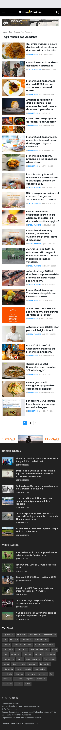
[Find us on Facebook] (2, 698)
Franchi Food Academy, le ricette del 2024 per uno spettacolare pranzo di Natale (40, 85)
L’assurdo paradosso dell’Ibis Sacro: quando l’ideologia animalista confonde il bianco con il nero (37, 516)
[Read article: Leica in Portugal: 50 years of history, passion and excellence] (7, 603)
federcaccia (49, 659)
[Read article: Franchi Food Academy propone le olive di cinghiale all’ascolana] (13, 162)
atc (5, 639)
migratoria (8, 669)
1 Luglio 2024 (46, 113)
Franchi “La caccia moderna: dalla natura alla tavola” (42, 64)
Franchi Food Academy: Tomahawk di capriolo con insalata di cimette (41, 293)
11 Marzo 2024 (22, 559)
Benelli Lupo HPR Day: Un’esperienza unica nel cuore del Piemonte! (34, 589)
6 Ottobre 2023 (22, 595)
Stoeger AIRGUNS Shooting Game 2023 (36, 577)
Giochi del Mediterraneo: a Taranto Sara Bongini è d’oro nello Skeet (37, 460)
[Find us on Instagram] (6, 698)
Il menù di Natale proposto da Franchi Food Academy (41, 120)
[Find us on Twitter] (10, 698)
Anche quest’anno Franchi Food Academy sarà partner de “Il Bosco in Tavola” (42, 312)
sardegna (31, 674)
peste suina (40, 669)
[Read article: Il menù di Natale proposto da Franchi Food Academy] (13, 125)
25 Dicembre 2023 (47, 126)
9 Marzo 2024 (22, 571)
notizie (28, 669)
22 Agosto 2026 (23, 508)
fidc (14, 664)
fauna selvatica (33, 659)
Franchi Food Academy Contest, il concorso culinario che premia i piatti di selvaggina (41, 235)
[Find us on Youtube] (13, 698)
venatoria (41, 679)
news (19, 669)
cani (6, 654)
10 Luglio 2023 (49, 225)
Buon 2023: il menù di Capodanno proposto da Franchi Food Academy (40, 349)
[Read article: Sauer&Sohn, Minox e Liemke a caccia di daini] (7, 568)
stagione (43, 674)
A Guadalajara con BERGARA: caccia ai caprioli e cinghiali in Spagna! (36, 614)
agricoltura (8, 635)
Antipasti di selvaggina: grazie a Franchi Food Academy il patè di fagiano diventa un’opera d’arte (41, 104)
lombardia (45, 664)
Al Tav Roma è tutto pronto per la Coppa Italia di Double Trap (37, 530)
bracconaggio (41, 639)
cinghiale (27, 654)
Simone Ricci (33, 54)
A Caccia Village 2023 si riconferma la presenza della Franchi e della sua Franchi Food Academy (42, 276)
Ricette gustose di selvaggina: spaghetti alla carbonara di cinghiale (40, 385)
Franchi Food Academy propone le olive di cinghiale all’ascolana (41, 159)
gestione (33, 664)
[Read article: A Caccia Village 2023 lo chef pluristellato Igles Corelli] (13, 334)
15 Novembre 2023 (24, 581)
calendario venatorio (39, 649)
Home (4, 32)
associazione (50, 635)
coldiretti (51, 654)
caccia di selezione (44, 644)
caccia (7, 644)
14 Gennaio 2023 (50, 334)
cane (54, 649)
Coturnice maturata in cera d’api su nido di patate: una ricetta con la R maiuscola (41, 47)
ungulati (29, 679)
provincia (8, 674)
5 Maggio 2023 (49, 285)
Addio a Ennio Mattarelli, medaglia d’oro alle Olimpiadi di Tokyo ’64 (37, 487)
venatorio (8, 684)
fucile (22, 664)
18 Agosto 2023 (23, 619)
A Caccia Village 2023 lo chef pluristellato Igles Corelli (42, 328)
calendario (21, 649)
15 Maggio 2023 (50, 266)
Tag (10, 32)
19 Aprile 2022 (46, 374)
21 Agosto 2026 (23, 523)
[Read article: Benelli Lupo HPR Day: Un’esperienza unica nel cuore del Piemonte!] (7, 591)
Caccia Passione (34, 70)
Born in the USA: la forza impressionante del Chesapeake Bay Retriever (36, 554)
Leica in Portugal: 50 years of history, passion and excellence (35, 602)
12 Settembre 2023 (50, 203)
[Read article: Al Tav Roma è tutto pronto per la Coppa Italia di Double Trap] (7, 531)
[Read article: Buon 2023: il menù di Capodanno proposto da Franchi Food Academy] (13, 352)
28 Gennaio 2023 (47, 300)
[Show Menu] (3, 12)
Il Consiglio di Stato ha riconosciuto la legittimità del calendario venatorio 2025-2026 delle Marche (35, 473)
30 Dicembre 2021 (47, 393)
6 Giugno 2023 (49, 244)
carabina (15, 654)
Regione (19, 674)
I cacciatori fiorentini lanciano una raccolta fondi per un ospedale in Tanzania (34, 501)
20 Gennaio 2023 (47, 319)
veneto (19, 684)
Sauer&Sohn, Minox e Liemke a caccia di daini (36, 566)
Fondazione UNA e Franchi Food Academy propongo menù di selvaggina (40, 404)
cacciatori (8, 649)
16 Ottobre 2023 (47, 166)
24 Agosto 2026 (23, 465)
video (27, 684)
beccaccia (26, 639)
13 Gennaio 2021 (47, 411)
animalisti (21, 635)
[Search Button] (57, 12)
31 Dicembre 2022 (47, 356)
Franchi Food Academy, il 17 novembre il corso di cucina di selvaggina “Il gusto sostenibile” (41, 141)
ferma (6, 664)
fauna (20, 659)
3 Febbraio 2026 (47, 54)
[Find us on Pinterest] (17, 698)
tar (51, 674)
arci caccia (35, 635)
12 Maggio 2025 (50, 70)
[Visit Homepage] (30, 12)
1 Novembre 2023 (47, 151)
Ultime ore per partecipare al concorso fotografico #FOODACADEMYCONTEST (42, 196)
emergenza (9, 659)
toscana (7, 679)
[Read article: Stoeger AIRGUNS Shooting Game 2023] (7, 580)
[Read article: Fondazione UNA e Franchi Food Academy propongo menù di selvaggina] (13, 407)
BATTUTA (14, 639)
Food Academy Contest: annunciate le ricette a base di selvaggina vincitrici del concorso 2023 (42, 179)
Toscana (18, 679)
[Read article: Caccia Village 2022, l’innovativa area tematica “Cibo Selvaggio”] (13, 371)
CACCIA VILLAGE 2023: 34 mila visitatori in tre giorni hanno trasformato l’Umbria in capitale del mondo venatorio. (42, 256)
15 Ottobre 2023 (50, 188)
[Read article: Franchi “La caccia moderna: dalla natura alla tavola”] (13, 69)
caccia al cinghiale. (22, 644)
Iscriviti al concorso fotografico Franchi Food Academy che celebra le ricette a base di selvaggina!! (42, 216)
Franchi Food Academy (23, 32)
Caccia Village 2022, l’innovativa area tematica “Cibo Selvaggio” (41, 367)
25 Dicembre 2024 (47, 94)
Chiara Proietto (34, 244)
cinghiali (39, 654)
